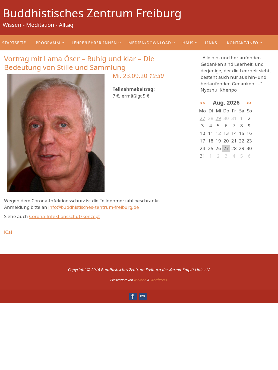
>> (249, 103)
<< (202, 103)
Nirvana (140, 279)
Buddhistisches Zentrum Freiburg (92, 13)
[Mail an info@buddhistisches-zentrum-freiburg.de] (142, 296)
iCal (8, 232)
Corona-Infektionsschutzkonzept (64, 216)
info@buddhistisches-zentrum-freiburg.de (93, 207)
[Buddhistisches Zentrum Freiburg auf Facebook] (132, 296)
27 (202, 118)
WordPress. (159, 279)
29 (218, 118)
